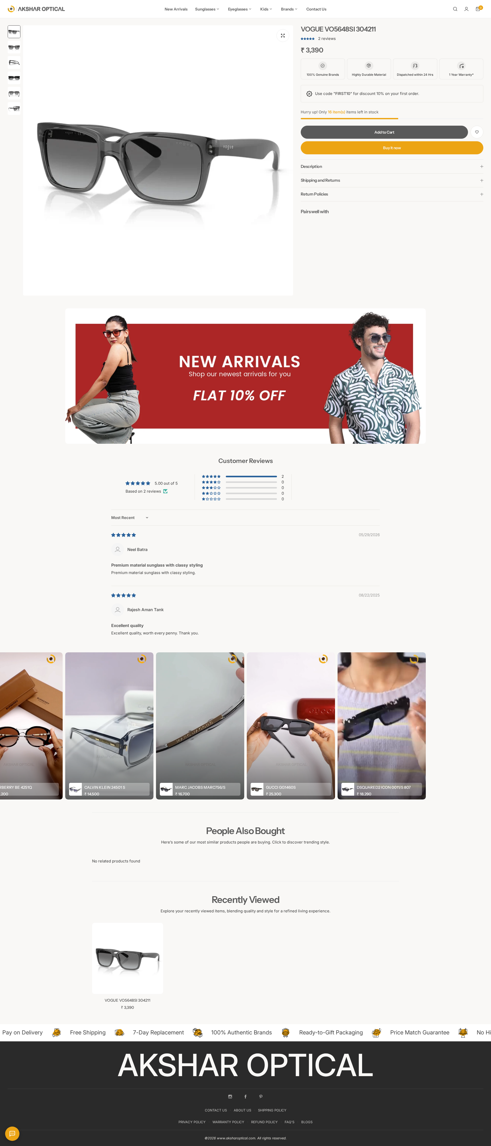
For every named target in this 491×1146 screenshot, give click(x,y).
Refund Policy (264, 1122)
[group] (158, 160)
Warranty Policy (228, 1122)
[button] (308, 38)
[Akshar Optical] (36, 9)
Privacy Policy (192, 1122)
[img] (123, 535)
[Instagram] (230, 1096)
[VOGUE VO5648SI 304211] (127, 958)
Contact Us (216, 1110)
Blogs (307, 1122)
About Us (242, 1110)
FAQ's (289, 1122)
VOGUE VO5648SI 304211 (127, 1000)
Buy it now (392, 147)
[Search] (455, 9)
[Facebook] (245, 1096)
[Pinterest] (261, 1096)
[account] (466, 9)
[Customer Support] (12, 1134)
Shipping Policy (272, 1110)
